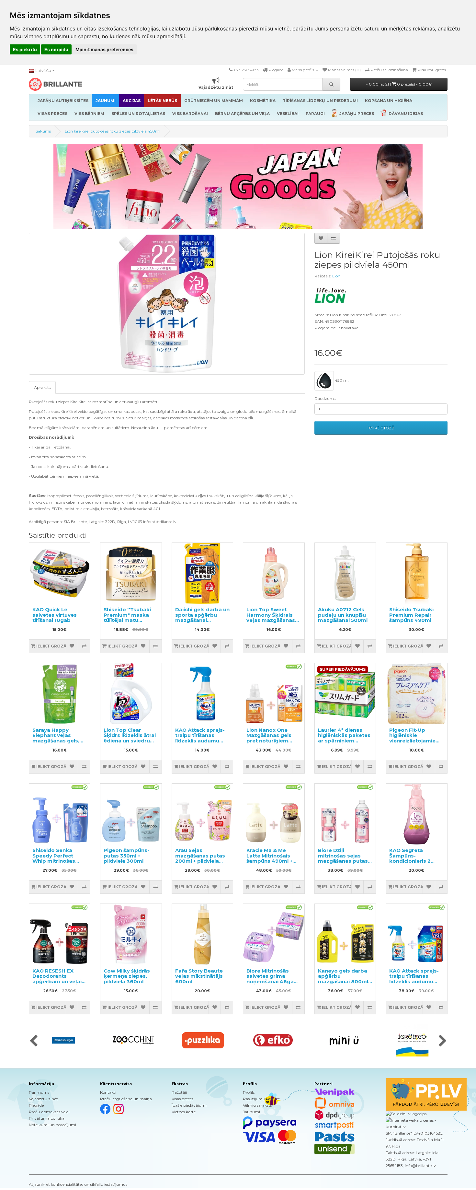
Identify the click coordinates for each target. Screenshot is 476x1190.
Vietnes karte (184, 1111)
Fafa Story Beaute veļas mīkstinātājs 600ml (199, 976)
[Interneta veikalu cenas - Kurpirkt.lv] (417, 1123)
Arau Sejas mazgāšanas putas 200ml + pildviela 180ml (200, 858)
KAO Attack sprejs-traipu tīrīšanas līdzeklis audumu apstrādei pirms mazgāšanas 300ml (201, 740)
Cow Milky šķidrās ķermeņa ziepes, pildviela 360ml (127, 976)
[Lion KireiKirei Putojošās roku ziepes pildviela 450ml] (167, 304)
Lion (336, 276)
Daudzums (324, 398)
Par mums (39, 1092)
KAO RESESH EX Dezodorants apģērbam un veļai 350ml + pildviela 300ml (57, 981)
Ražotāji (179, 1092)
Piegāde (36, 1105)
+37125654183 (246, 69)
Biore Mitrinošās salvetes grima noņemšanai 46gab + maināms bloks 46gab (271, 981)
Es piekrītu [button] (25, 49)
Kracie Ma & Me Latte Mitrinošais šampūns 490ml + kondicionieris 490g (272, 858)
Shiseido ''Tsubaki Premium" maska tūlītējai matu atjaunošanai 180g (128, 617)
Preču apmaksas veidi (49, 1111)
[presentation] (33, 1041)
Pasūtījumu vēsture (261, 1098)
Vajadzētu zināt (43, 1098)
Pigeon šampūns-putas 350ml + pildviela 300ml (126, 855)
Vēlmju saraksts (257, 1105)
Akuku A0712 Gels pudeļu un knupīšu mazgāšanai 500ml (343, 614)
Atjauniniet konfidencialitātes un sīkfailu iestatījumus (78, 1184)
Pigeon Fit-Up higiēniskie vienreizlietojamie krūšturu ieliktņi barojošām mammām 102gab (413, 743)
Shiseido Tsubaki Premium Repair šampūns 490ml (411, 614)
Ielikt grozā (380, 428)
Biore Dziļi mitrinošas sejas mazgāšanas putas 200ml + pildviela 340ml (343, 861)
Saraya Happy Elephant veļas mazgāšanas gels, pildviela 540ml (55, 738)
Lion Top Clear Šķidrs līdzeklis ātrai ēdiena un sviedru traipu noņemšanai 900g (130, 740)
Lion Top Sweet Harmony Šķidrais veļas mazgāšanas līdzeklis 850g (270, 617)
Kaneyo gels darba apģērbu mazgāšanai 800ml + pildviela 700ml (345, 979)
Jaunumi (251, 1111)
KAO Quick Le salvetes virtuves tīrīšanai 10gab (54, 614)
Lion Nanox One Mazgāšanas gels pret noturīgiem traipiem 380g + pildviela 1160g (268, 740)
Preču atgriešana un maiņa (126, 1098)
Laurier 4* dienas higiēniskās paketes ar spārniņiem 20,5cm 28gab (344, 738)
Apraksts (42, 387)
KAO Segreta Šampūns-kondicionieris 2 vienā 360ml (410, 858)
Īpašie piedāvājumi (189, 1105)
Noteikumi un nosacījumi (52, 1124)
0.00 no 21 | (400, 84)
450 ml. (341, 380)
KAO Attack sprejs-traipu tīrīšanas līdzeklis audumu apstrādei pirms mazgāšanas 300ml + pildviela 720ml (415, 984)
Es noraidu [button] (56, 49)
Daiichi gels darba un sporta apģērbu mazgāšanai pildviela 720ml (202, 617)
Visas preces (182, 1098)
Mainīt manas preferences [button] (104, 49)
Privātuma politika (46, 1118)
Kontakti (108, 1092)
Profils (249, 1092)
